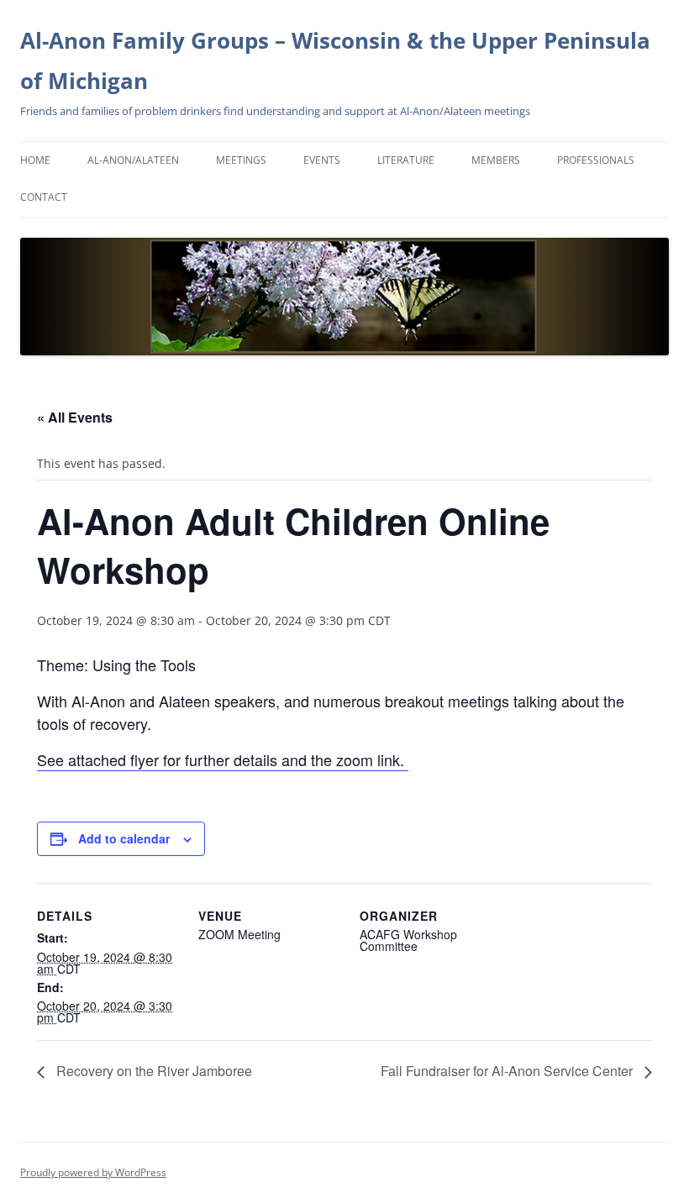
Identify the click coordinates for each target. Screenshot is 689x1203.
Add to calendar (124, 838)
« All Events (75, 417)
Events (321, 160)
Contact (43, 197)
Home (35, 160)
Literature (405, 160)
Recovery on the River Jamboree (152, 1070)
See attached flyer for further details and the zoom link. (222, 759)
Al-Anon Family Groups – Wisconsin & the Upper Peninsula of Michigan (335, 60)
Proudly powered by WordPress (93, 1172)
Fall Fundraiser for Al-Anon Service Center (508, 1070)
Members (495, 160)
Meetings (241, 160)
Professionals (595, 160)
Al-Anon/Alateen (133, 160)
